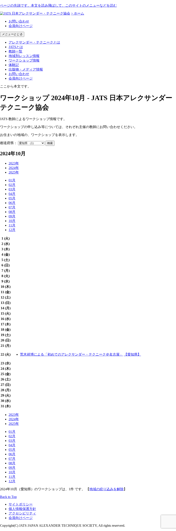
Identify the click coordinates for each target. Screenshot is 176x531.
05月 (12, 198)
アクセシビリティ (22, 513)
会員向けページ (21, 26)
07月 (12, 207)
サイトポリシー (21, 504)
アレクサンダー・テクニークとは (34, 42)
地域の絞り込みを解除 (106, 489)
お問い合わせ (19, 21)
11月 (12, 225)
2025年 (14, 172)
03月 (12, 189)
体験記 (14, 65)
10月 (12, 221)
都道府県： (8, 143)
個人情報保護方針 (22, 509)
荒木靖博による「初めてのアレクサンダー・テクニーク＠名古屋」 (71, 354)
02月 (12, 185)
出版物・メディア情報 (26, 69)
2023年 (14, 163)
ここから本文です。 (15, 86)
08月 (12, 212)
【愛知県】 (132, 354)
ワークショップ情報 (24, 60)
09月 (12, 216)
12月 (12, 230)
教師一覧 (15, 51)
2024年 (14, 168)
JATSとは (16, 47)
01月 (12, 180)
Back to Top (8, 497)
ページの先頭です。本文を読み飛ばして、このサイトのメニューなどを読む (58, 5)
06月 (12, 203)
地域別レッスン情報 (24, 56)
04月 (12, 194)
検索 (50, 143)
